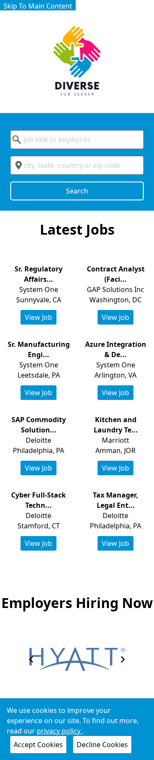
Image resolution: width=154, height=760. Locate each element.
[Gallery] (77, 659)
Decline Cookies (102, 744)
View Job (38, 317)
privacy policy (59, 731)
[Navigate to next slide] (122, 659)
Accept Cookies (38, 744)
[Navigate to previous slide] (31, 659)
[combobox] (77, 139)
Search (77, 191)
